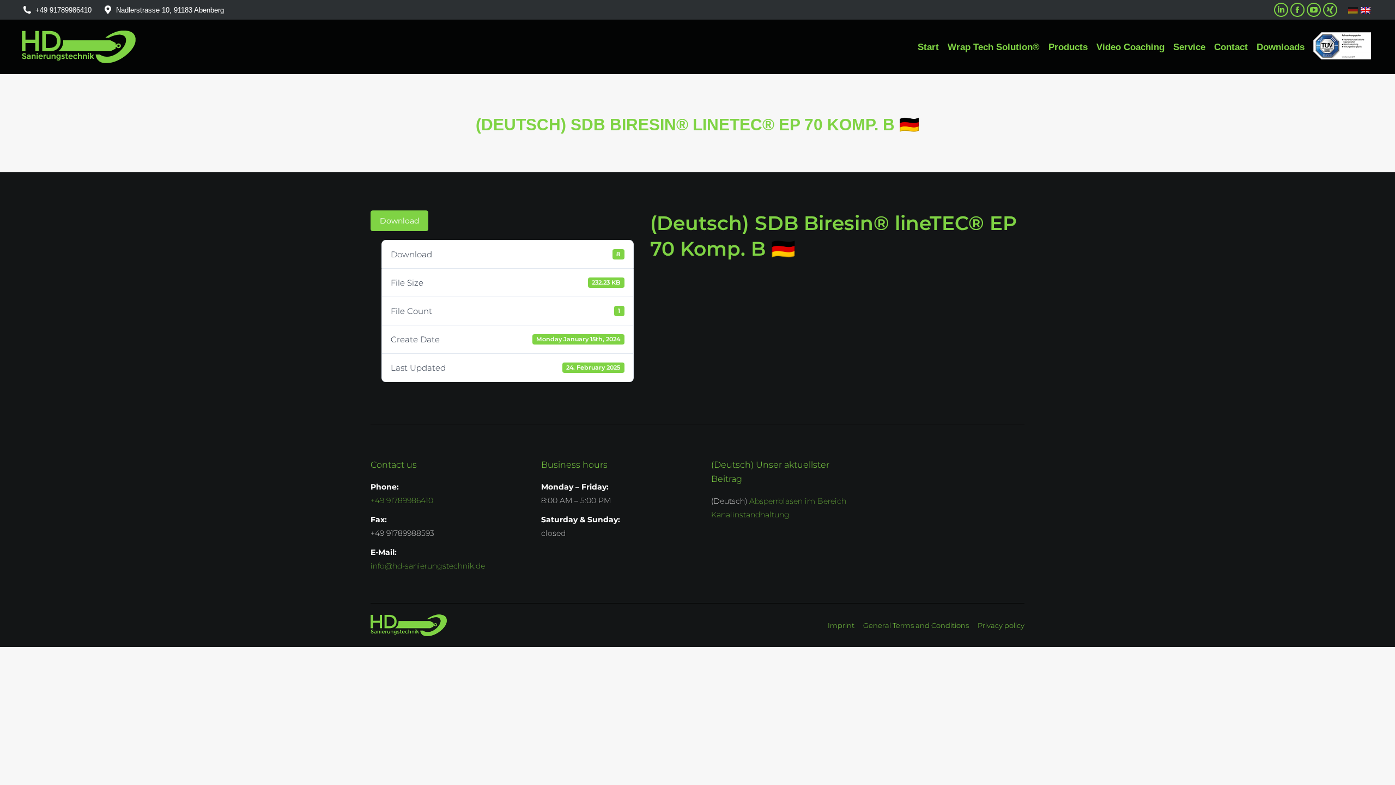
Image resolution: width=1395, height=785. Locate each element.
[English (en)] (1365, 9)
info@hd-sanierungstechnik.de (428, 566)
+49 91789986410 (63, 10)
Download (399, 221)
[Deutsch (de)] (1353, 10)
